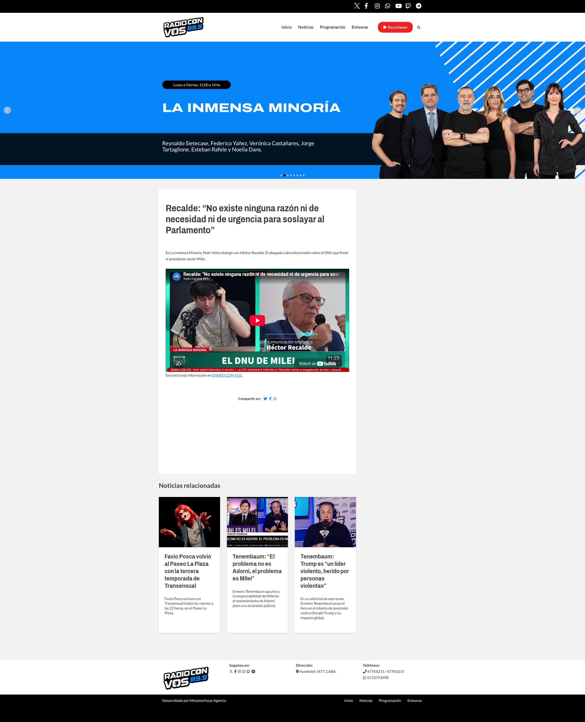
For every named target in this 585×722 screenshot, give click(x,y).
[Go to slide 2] (284, 175)
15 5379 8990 (377, 677)
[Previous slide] (7, 110)
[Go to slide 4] (291, 175)
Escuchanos (397, 27)
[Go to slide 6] (297, 175)
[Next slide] (577, 110)
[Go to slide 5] (294, 175)
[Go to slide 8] (304, 175)
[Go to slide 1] (281, 175)
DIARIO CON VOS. (227, 375)
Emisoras (360, 27)
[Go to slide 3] (287, 175)
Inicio (287, 27)
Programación (332, 27)
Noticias (306, 27)
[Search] (418, 27)
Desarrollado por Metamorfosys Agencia (194, 700)
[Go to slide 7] (300, 175)
